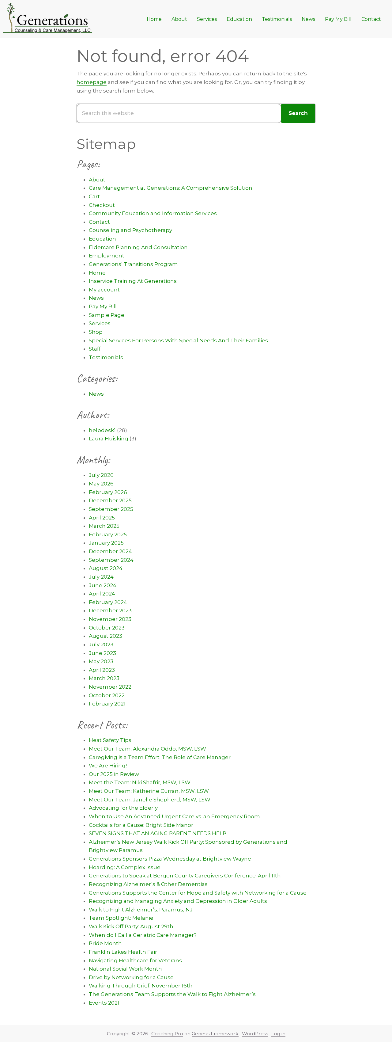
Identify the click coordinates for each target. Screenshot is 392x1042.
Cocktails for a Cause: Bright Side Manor (141, 825)
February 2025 (108, 534)
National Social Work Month (125, 969)
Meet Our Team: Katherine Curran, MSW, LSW (149, 791)
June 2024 (102, 585)
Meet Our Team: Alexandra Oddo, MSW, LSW (147, 749)
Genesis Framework (215, 1033)
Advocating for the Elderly (123, 808)
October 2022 (107, 695)
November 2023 (110, 619)
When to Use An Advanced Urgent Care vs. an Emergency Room (174, 816)
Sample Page (106, 315)
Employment (106, 256)
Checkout (102, 205)
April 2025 (102, 518)
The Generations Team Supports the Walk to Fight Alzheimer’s (172, 994)
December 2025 (110, 500)
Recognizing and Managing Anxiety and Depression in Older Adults (178, 901)
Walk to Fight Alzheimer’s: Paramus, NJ (141, 910)
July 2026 (101, 475)
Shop (96, 332)
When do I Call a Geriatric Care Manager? (143, 935)
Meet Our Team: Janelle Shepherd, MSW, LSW (149, 800)
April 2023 (102, 670)
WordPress (255, 1033)
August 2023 (105, 636)
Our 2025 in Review (114, 774)
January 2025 (106, 543)
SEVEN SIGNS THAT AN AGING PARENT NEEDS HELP (157, 833)
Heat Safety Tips (110, 740)
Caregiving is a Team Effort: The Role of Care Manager (160, 757)
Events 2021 (104, 1003)
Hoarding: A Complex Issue (124, 867)
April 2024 (102, 594)
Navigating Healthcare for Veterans (135, 960)
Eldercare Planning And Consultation (138, 247)
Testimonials (106, 357)
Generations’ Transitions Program (133, 264)
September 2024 (111, 560)
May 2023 (101, 661)
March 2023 (104, 678)
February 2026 (108, 492)
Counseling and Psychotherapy (130, 230)
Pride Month (105, 943)
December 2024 (110, 551)
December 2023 (110, 610)
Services (100, 323)
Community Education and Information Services (153, 213)
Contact (99, 222)
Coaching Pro (167, 1033)
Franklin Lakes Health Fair (123, 952)
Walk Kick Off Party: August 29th (131, 926)
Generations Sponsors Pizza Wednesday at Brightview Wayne (170, 859)
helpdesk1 (102, 430)
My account (104, 290)
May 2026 (101, 484)
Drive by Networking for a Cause (131, 977)
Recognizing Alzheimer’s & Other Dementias (148, 884)
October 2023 (107, 628)
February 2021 (107, 704)
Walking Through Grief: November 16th (141, 986)
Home (97, 273)
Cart (94, 196)
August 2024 (106, 568)
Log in (278, 1033)
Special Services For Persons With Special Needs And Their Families (178, 340)
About (97, 180)
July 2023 (101, 644)
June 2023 (102, 653)
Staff (95, 349)
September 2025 (111, 509)
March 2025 (104, 526)
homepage (92, 82)
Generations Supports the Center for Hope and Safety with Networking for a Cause (198, 893)
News (96, 298)
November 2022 (110, 687)
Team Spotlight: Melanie (121, 918)
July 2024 (101, 577)
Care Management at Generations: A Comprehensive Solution (170, 188)
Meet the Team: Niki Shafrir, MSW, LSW (139, 782)
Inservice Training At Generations (133, 281)
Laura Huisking (108, 438)
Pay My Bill (103, 306)
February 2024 (108, 602)
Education (102, 239)
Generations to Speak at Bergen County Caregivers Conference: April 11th (185, 876)
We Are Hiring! (108, 765)
